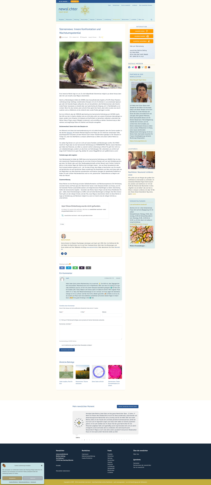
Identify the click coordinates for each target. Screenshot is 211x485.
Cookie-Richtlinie (13, 482)
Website (104, 312)
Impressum (33, 482)
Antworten (118, 278)
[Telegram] (68, 267)
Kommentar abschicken (67, 350)
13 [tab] (112, 440)
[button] (42, 465)
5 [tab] (92, 440)
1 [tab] (82, 440)
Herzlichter (84, 19)
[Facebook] (62, 267)
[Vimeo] (142, 67)
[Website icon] (65, 253)
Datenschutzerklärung (24, 482)
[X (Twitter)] (139, 67)
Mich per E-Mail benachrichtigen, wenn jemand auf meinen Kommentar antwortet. (82, 320)
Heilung (76, 19)
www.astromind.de (92, 247)
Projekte (61, 19)
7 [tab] (97, 440)
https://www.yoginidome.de (138, 141)
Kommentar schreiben (65, 324)
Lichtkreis (134, 5)
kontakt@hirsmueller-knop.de (139, 224)
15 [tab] (116, 440)
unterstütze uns (74, 1)
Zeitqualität (116, 19)
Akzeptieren (12, 478)
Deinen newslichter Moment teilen (128, 406)
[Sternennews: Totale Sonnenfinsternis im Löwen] (115, 372)
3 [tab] (87, 440)
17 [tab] (121, 440)
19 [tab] (126, 440)
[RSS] (146, 67)
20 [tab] (129, 440)
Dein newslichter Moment (145, 5)
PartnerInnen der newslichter (142, 465)
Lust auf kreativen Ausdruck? (138, 204)
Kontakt (58, 465)
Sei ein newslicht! (125, 5)
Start (109, 5)
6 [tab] (94, 440)
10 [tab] (104, 440)
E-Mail (83, 312)
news (62, 224)
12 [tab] (109, 440)
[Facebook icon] (62, 253)
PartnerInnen (116, 5)
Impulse (92, 19)
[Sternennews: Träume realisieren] (83, 372)
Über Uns (141, 19)
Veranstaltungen (137, 201)
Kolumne (99, 19)
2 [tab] (84, 440)
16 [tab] (119, 440)
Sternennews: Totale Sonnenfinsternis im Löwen (114, 383)
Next (140, 424)
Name (61, 312)
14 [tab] (114, 440)
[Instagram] (136, 67)
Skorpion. (69, 133)
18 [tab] (124, 440)
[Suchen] (151, 19)
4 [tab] (89, 440)
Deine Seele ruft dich (98, 381)
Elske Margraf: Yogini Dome (138, 80)
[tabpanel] (105, 424)
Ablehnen (32, 478)
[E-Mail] (81, 267)
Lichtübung (107, 19)
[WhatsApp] (75, 267)
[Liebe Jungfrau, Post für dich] (66, 372)
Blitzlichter (125, 19)
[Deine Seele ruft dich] (99, 372)
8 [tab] (99, 440)
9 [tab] (102, 440)
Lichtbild (133, 19)
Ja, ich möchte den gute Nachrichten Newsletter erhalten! (76, 345)
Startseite (136, 463)
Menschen (69, 19)
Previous (71, 424)
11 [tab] (107, 440)
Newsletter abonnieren (63, 471)
